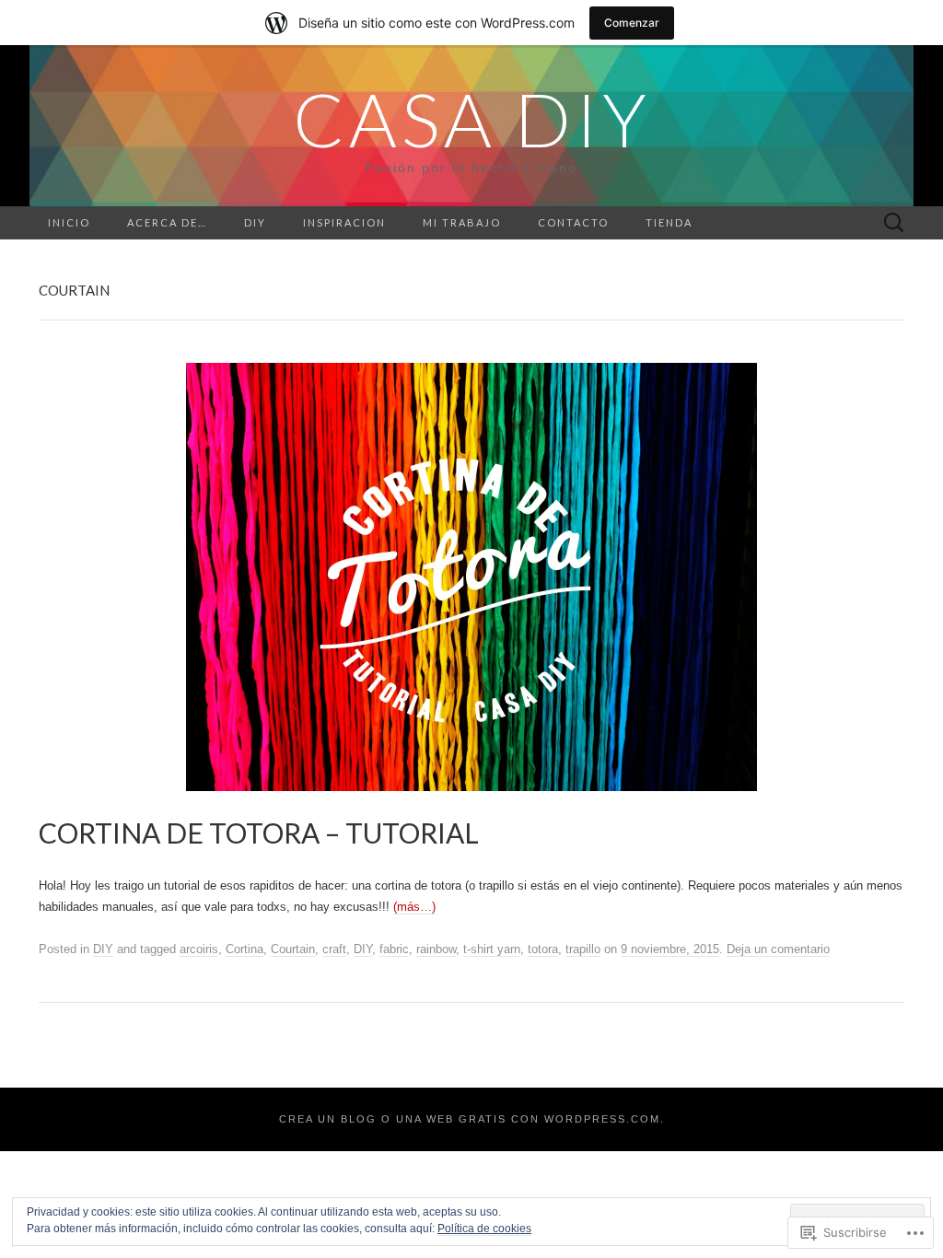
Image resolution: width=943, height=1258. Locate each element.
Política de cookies (484, 1228)
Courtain (293, 949)
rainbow (436, 949)
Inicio (69, 222)
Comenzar (631, 22)
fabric (394, 949)
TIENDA (669, 222)
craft (334, 949)
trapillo (582, 949)
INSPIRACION (344, 222)
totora (543, 949)
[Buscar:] (894, 223)
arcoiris (199, 949)
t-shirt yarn (491, 949)
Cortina (244, 949)
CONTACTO (573, 222)
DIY (255, 222)
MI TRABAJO (462, 222)
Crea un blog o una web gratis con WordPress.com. (472, 1118)
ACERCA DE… (167, 222)
